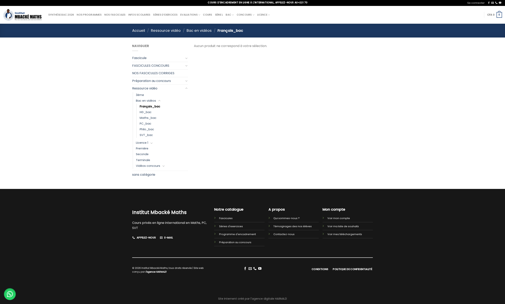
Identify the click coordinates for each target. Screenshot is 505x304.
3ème (140, 95)
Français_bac (150, 106)
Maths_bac (148, 118)
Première (142, 148)
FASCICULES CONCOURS (150, 65)
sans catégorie (143, 174)
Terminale (143, 160)
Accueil (138, 30)
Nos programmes (89, 14)
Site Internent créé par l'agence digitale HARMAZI (252, 299)
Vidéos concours (148, 166)
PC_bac (145, 124)
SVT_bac (146, 135)
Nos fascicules (115, 14)
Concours (244, 14)
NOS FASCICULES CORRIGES (153, 73)
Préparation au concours (151, 81)
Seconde (142, 154)
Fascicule (139, 58)
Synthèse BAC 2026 (61, 14)
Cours (207, 14)
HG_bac (146, 112)
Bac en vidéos (199, 30)
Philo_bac (147, 129)
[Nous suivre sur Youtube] (500, 3)
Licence (262, 14)
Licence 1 (142, 143)
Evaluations (189, 14)
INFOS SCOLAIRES (139, 14)
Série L (219, 14)
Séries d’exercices (165, 14)
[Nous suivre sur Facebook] (489, 3)
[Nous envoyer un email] (492, 3)
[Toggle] (186, 58)
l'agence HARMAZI (155, 271)
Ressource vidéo (166, 30)
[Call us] (496, 3)
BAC (228, 14)
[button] (10, 294)
